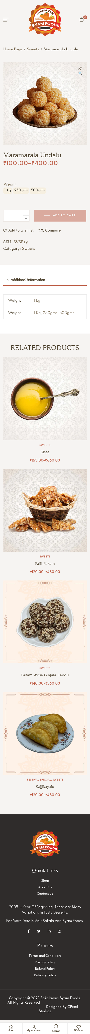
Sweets (33, 49)
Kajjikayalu (45, 786)
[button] (80, 71)
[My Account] (33, 1027)
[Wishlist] (78, 1027)
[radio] (7, 190)
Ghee (45, 452)
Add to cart (64, 215)
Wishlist (78, 1030)
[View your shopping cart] (81, 19)
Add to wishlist (21, 230)
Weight (10, 184)
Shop (11, 1030)
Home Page (12, 49)
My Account (34, 1030)
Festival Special (39, 780)
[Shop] (11, 1027)
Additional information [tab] (28, 280)
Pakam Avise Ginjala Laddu (45, 675)
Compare (53, 230)
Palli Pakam (45, 563)
